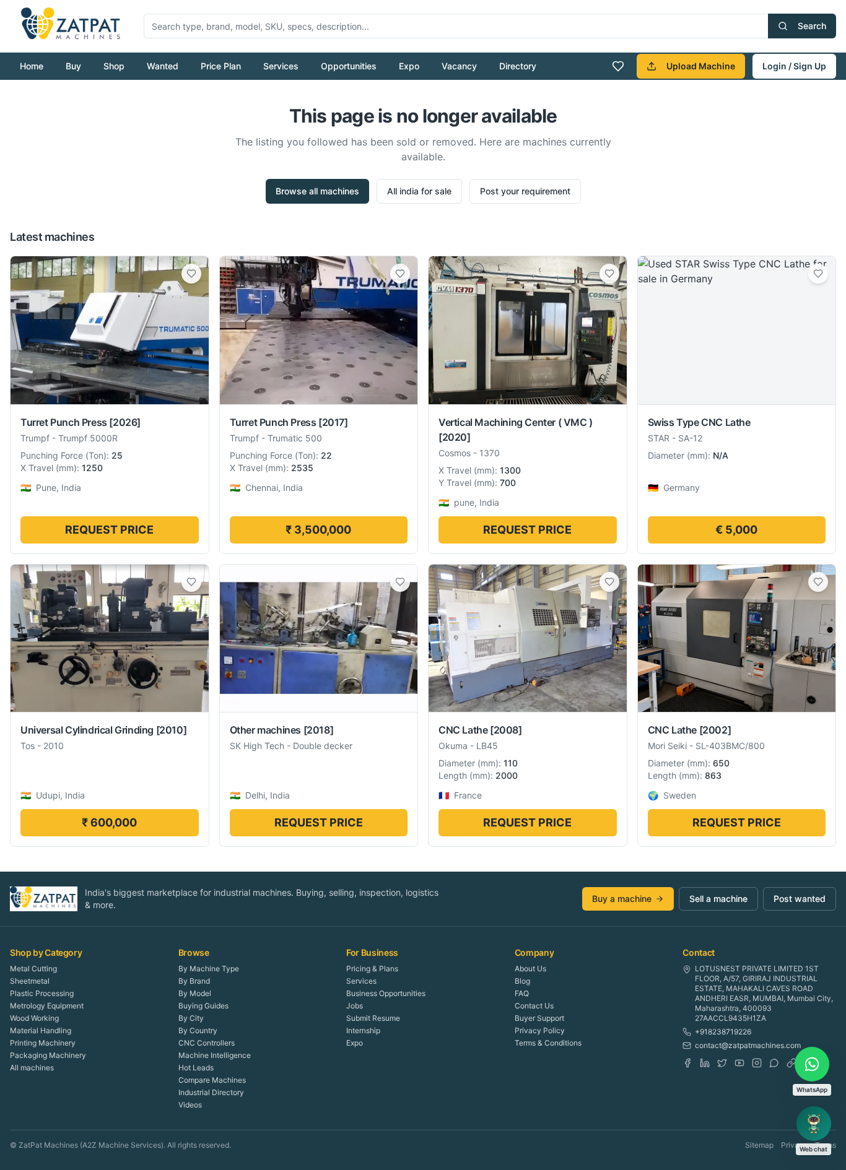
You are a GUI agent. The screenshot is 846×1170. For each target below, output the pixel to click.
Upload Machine (700, 66)
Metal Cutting (33, 968)
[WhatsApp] (774, 1063)
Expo (409, 66)
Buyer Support (539, 1018)
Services (281, 66)
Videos (190, 1104)
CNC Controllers (206, 1042)
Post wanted (800, 898)
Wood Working (34, 1018)
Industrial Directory (211, 1092)
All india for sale (419, 191)
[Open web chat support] (813, 1123)
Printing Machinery (43, 1042)
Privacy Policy (540, 1030)
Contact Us (534, 1005)
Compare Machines (212, 1080)
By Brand (194, 981)
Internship (363, 1030)
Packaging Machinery (48, 1055)
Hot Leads (196, 1067)
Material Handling (40, 1030)
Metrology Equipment (47, 1005)
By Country (197, 1030)
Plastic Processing (42, 993)
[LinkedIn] (705, 1063)
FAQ (522, 993)
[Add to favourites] (191, 274)
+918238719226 (723, 1031)
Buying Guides (203, 1005)
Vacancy (459, 66)
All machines (32, 1067)
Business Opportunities (385, 993)
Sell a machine (718, 898)
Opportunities (349, 66)
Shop (113, 66)
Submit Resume (373, 1018)
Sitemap (759, 1145)
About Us (530, 968)
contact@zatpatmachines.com (748, 1045)
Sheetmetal (30, 981)
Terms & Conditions (548, 1042)
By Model (194, 993)
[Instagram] (757, 1063)
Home (31, 66)
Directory (517, 66)
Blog (522, 981)
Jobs (354, 1005)
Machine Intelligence (214, 1055)
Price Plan (221, 66)
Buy (73, 66)
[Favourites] (618, 66)
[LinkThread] (791, 1063)
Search (812, 25)
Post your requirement (525, 191)
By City (191, 1018)
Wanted (162, 66)
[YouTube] (739, 1063)
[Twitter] (722, 1063)
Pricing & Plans (372, 968)
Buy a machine (622, 898)
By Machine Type (208, 968)
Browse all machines (317, 191)
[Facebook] (687, 1063)
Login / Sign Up (794, 66)
